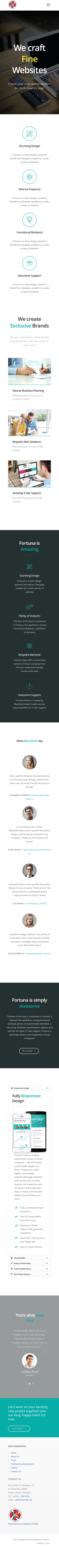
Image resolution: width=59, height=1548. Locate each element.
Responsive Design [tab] (21, 1088)
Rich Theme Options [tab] (21, 1274)
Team (13, 1460)
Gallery (14, 1467)
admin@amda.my (23, 1499)
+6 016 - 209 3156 (21, 1496)
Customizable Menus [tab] (22, 1268)
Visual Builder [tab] (19, 1258)
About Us (15, 1456)
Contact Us (16, 1471)
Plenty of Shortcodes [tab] (21, 1263)
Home (13, 1452)
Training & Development (22, 1464)
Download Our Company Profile (23, 1523)
